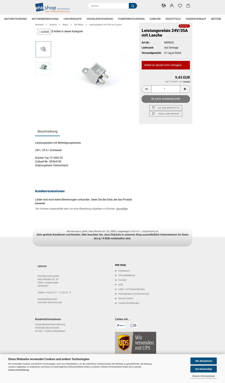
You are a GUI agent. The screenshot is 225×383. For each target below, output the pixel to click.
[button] (163, 6)
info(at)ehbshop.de (47, 299)
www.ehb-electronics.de (50, 302)
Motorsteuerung (15, 18)
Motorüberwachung (45, 18)
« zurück (44, 31)
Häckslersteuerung (100, 18)
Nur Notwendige (203, 369)
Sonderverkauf (196, 18)
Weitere (216, 18)
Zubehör (155, 18)
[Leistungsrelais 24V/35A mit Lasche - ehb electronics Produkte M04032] (95, 75)
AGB (120, 284)
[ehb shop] (53, 7)
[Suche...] (133, 6)
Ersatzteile (173, 18)
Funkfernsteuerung (131, 18)
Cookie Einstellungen (128, 303)
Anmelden (122, 208)
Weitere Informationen (203, 376)
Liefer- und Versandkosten (131, 289)
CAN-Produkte (73, 18)
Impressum (124, 270)
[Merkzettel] (180, 6)
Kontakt (122, 280)
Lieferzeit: (148, 47)
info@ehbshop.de (150, 231)
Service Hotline (125, 298)
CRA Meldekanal (126, 275)
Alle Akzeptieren (203, 361)
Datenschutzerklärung (18, 370)
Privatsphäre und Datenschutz (133, 293)
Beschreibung (47, 131)
